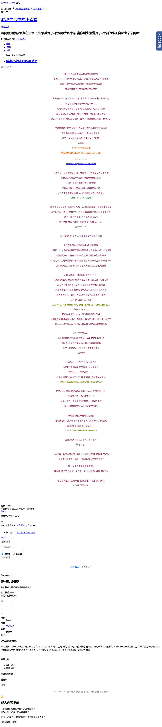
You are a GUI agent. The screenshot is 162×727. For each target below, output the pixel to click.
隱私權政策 (95, 692)
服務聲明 (105, 692)
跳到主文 (5, 27)
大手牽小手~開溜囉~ (26, 532)
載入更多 (5, 542)
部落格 (9, 47)
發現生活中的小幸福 (19, 19)
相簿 (8, 44)
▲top (3, 537)
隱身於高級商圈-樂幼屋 (21, 61)
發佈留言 (5, 557)
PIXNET (62, 692)
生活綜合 (22, 39)
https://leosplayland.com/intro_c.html (81, 164)
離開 (14, 722)
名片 (8, 50)
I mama (4, 511)
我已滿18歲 (6, 722)
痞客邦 (17, 525)
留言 (23, 525)
